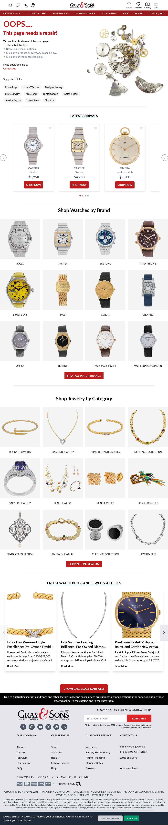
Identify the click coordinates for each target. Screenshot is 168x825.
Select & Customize (110, 818)
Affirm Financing (95, 757)
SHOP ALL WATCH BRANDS (84, 375)
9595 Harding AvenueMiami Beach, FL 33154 (133, 749)
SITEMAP (61, 777)
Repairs (139, 13)
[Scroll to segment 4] (88, 195)
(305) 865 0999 (128, 757)
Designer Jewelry (53, 87)
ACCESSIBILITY (45, 777)
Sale (125, 13)
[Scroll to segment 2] (82, 195)
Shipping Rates (94, 763)
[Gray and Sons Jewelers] (82, 5)
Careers (21, 752)
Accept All (131, 818)
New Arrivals (11, 13)
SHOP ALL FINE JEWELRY (84, 564)
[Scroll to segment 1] (80, 195)
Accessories (109, 13)
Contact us (9, 68)
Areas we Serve (129, 768)
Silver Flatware (85, 13)
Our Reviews (24, 763)
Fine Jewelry (61, 13)
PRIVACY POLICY (25, 777)
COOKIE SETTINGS (79, 777)
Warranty (91, 747)
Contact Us (128, 735)
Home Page (11, 87)
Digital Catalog (50, 93)
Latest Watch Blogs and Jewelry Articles (84, 583)
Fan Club (22, 757)
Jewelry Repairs (13, 100)
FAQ (19, 768)
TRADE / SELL (157, 13)
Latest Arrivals (84, 115)
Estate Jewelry (12, 93)
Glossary (91, 768)
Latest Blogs (33, 100)
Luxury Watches (36, 13)
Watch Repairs (71, 93)
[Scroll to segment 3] (85, 195)
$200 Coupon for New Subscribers (124, 709)
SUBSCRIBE (139, 718)
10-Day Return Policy (98, 752)
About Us (49, 100)
